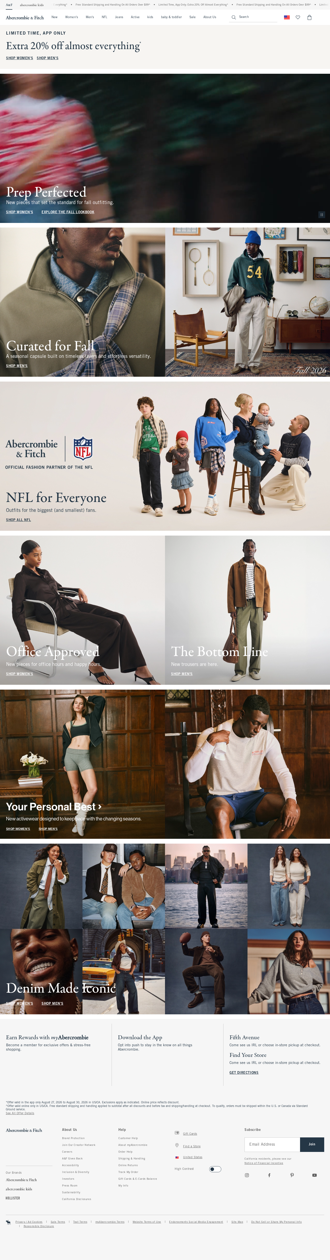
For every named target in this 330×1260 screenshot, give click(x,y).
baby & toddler (171, 17)
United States (192, 1157)
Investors (68, 1179)
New (54, 17)
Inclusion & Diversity (75, 1172)
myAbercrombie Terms (109, 1222)
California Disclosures (76, 1199)
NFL (104, 17)
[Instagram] (246, 1175)
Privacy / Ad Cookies (29, 1222)
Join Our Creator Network (78, 1145)
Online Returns (128, 1165)
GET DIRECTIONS (244, 1073)
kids (150, 17)
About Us (209, 17)
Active (135, 17)
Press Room (70, 1186)
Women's (71, 17)
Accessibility (70, 1165)
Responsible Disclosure (39, 1226)
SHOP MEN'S (47, 58)
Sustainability (71, 1192)
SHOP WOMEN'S (19, 58)
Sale (192, 17)
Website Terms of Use (147, 1222)
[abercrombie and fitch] (25, 17)
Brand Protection (73, 1138)
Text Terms (80, 1222)
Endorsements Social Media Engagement (196, 1222)
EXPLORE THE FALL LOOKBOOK (68, 212)
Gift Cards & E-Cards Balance (137, 1179)
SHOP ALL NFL (18, 520)
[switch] (176, 1167)
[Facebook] (269, 1175)
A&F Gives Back (72, 1158)
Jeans (119, 17)
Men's (90, 17)
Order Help (125, 1152)
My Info (123, 1186)
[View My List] (298, 17)
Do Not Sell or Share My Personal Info (276, 1222)
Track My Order (128, 1172)
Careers (67, 1152)
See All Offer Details (20, 1113)
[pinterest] (292, 1175)
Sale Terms (58, 1222)
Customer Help (128, 1138)
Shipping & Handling (131, 1158)
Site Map (237, 1222)
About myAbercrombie (132, 1145)
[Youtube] (314, 1175)
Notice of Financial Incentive (263, 1163)
